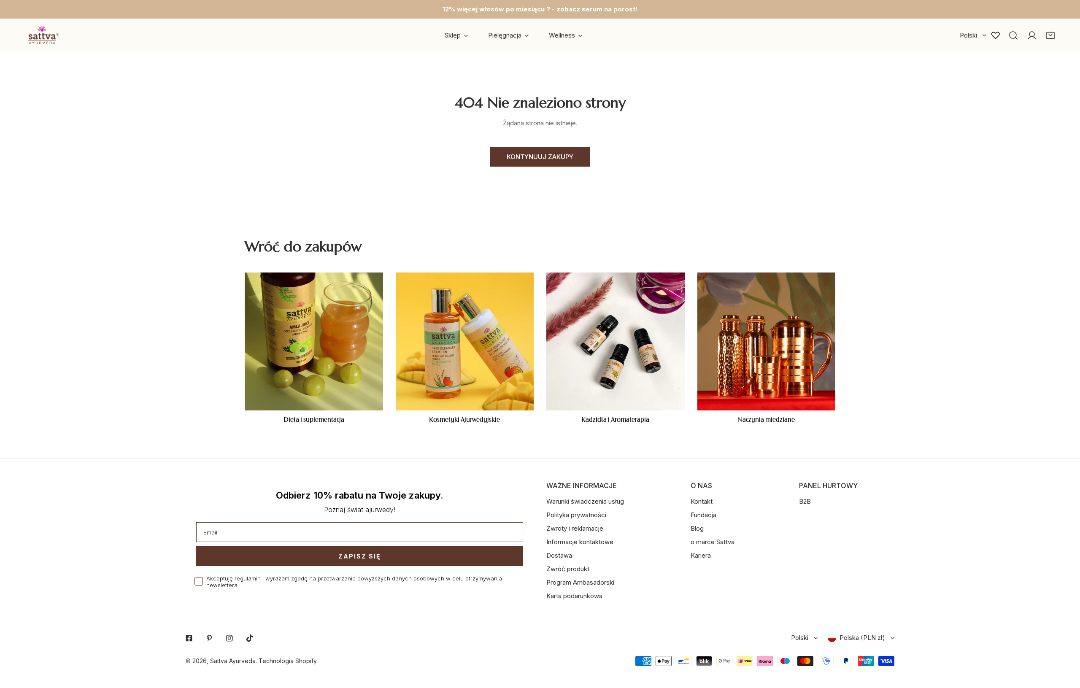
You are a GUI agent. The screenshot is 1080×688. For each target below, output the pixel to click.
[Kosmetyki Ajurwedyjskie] (465, 342)
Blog (697, 528)
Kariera (701, 555)
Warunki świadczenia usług (585, 501)
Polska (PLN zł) (862, 638)
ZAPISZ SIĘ (359, 556)
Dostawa (559, 555)
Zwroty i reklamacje (574, 528)
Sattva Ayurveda (233, 660)
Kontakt (702, 501)
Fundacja (703, 515)
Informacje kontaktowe (579, 542)
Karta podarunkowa (574, 596)
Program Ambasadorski (580, 582)
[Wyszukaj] (1013, 35)
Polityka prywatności (576, 515)
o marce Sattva (712, 542)
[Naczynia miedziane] (766, 342)
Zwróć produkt (567, 569)
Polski (968, 35)
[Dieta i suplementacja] (314, 342)
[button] (1050, 35)
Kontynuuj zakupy (540, 157)
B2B (805, 501)
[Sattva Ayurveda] (42, 35)
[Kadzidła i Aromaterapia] (615, 342)
